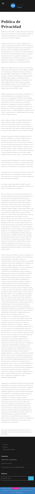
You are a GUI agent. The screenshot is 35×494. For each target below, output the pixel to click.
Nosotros (5, 444)
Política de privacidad (9, 449)
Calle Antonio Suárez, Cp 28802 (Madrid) (13, 467)
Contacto (5, 447)
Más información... (20, 492)
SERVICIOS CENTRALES (9, 459)
